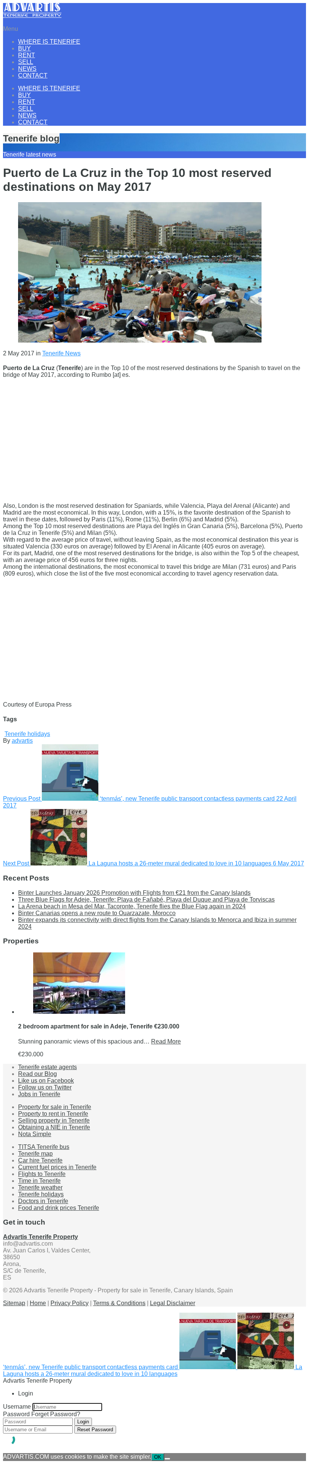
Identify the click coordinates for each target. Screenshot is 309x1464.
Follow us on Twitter (45, 1087)
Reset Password (95, 1429)
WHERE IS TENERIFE (49, 41)
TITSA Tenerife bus (43, 1147)
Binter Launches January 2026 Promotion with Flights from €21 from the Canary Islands (134, 893)
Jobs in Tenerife (39, 1094)
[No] (167, 1459)
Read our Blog (37, 1074)
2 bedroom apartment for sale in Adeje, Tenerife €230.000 (98, 1026)
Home (38, 1303)
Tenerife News (61, 353)
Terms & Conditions (119, 1303)
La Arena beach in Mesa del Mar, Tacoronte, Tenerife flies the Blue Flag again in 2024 (132, 906)
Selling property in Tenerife (54, 1120)
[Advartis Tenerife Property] (32, 16)
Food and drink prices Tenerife (58, 1208)
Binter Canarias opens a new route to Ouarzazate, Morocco (97, 913)
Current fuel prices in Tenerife (57, 1167)
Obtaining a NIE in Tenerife (54, 1127)
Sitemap (14, 1303)
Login (83, 1421)
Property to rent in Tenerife (53, 1114)
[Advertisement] (154, 437)
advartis (22, 740)
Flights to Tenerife (42, 1174)
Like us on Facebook (46, 1080)
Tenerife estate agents (47, 1067)
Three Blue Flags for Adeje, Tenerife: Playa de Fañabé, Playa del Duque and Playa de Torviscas (146, 899)
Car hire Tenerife (40, 1160)
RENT (26, 55)
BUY (24, 48)
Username (17, 1406)
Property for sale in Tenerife (54, 1107)
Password (16, 1414)
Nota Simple (34, 1134)
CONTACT (32, 75)
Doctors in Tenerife (43, 1201)
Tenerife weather (40, 1187)
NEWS (27, 69)
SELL (25, 62)
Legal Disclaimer (172, 1303)
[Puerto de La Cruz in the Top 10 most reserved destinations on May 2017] (140, 340)
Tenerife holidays (27, 734)
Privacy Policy (69, 1303)
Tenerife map (35, 1153)
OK (157, 1457)
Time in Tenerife (39, 1181)
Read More (166, 1041)
